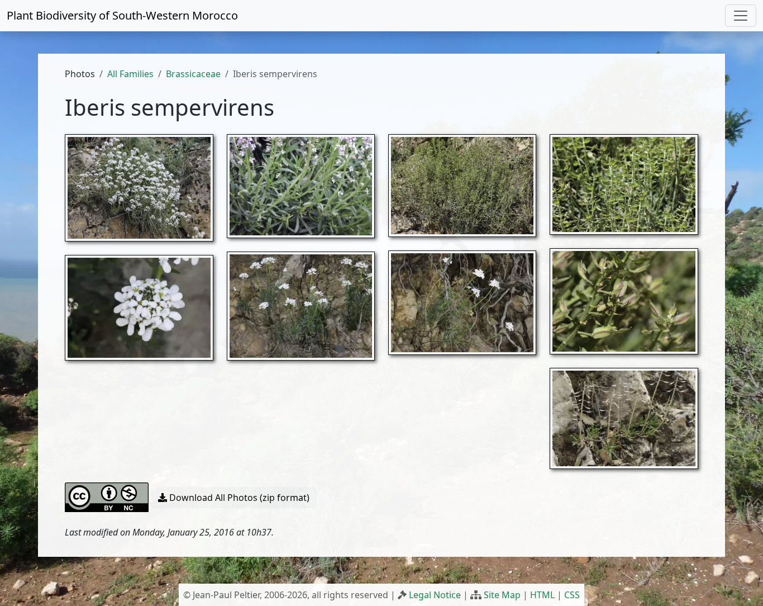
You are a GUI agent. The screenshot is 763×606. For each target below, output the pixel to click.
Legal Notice (435, 595)
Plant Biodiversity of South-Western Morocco (122, 15)
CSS (572, 595)
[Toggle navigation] (740, 15)
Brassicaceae (193, 74)
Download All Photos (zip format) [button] (238, 497)
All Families (130, 74)
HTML (542, 595)
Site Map (502, 595)
